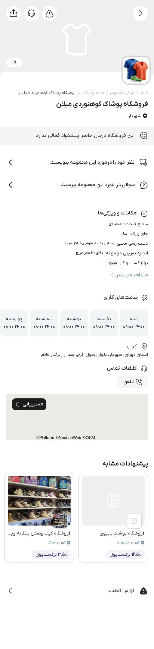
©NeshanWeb (68, 437)
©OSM (89, 437)
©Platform (45, 437)
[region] (77, 417)
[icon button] (140, 13)
